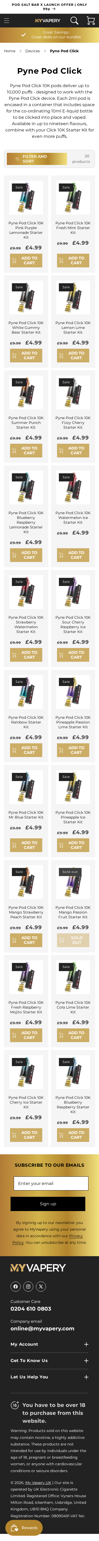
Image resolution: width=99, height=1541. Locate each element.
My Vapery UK (38, 1482)
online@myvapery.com (42, 1328)
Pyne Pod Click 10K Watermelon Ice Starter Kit (73, 517)
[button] (8, 20)
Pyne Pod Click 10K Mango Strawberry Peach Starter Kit (26, 912)
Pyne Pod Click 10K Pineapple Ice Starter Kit (73, 817)
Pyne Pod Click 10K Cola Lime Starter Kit (73, 1007)
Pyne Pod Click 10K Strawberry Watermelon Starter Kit (26, 624)
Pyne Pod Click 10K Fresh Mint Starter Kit (73, 227)
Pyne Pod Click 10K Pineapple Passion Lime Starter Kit (73, 722)
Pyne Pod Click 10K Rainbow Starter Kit (26, 722)
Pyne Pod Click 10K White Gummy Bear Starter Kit (26, 327)
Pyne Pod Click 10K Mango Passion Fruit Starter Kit (73, 912)
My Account (24, 1344)
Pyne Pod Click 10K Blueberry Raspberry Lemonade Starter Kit (26, 522)
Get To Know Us (29, 1360)
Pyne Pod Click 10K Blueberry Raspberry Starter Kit (73, 1104)
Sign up (48, 1203)
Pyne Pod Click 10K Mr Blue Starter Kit (26, 814)
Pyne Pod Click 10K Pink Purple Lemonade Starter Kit (26, 230)
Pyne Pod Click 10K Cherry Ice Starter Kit (26, 1102)
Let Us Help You (29, 1376)
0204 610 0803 (31, 1308)
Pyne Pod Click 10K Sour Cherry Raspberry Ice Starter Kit (73, 624)
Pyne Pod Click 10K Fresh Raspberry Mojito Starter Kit (26, 1007)
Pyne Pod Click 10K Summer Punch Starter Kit (26, 422)
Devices (32, 51)
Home (9, 51)
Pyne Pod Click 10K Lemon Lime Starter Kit (73, 327)
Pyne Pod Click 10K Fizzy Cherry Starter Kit (73, 422)
